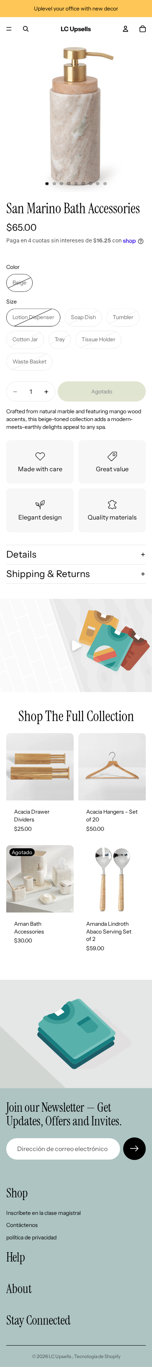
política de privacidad (31, 1237)
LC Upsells (60, 1356)
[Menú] (9, 29)
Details (21, 554)
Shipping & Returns (48, 573)
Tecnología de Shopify (97, 1356)
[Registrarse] (134, 1148)
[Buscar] (25, 28)
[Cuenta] (125, 28)
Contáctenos (22, 1225)
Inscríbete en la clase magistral (43, 1212)
